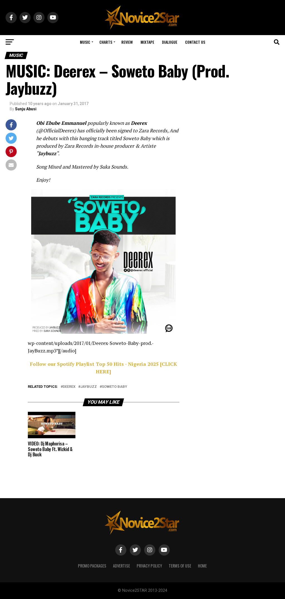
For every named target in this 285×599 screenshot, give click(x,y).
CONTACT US (195, 42)
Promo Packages (92, 566)
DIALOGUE (169, 42)
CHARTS (105, 42)
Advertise (121, 566)
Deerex (69, 387)
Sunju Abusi (25, 109)
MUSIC (85, 42)
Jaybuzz (88, 387)
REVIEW (127, 42)
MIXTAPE (147, 42)
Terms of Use (180, 566)
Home (202, 566)
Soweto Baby (114, 387)
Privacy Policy (149, 566)
